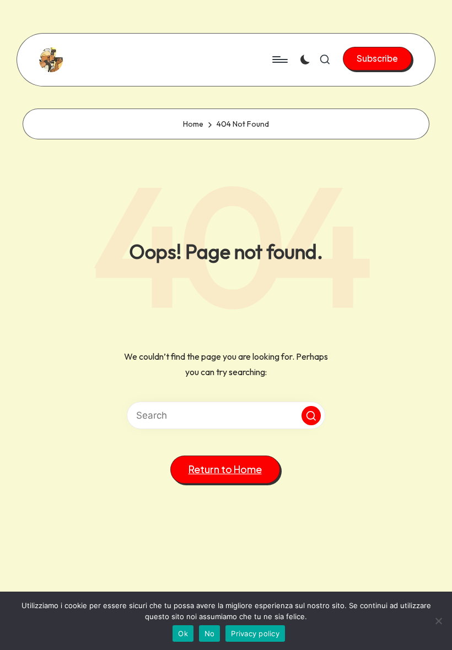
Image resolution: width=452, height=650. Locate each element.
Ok (183, 633)
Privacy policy (255, 633)
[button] (377, 58)
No (210, 633)
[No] (438, 620)
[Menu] (279, 59)
